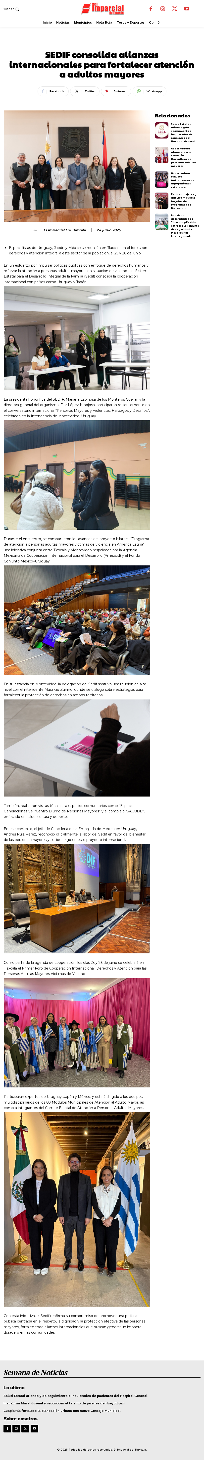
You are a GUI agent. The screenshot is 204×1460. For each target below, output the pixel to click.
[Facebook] (151, 9)
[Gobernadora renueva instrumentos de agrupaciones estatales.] (162, 179)
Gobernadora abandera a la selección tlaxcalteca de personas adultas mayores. (183, 157)
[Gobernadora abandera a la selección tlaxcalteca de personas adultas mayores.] (162, 155)
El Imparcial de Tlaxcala (65, 230)
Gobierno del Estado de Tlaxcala (102, 42)
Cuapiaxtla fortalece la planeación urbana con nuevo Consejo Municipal (61, 1411)
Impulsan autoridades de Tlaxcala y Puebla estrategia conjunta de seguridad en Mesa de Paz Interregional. (185, 225)
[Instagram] (162, 9)
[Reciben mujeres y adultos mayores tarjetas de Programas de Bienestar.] (162, 200)
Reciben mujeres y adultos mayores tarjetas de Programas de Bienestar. (183, 201)
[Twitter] (174, 9)
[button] (11, 9)
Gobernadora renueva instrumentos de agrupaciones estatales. (182, 180)
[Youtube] (186, 9)
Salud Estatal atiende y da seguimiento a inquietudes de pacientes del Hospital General (183, 132)
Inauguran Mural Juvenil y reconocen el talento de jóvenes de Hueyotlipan (64, 1403)
